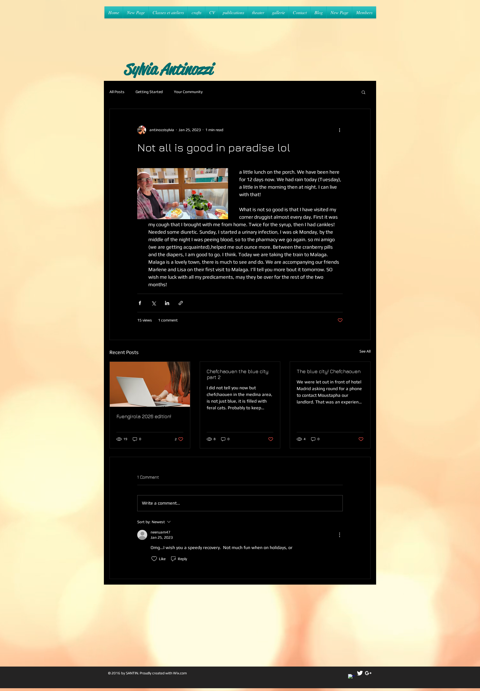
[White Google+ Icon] (368, 673)
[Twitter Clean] (359, 673)
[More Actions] (339, 535)
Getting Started (149, 91)
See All (365, 351)
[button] (363, 92)
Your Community (188, 91)
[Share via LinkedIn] (167, 303)
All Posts (116, 91)
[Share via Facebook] (139, 303)
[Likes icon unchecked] (154, 558)
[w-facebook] (351, 677)
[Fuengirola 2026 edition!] (150, 384)
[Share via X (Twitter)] (153, 303)
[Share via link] (180, 303)
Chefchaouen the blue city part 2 (238, 374)
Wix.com (180, 673)
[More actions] (339, 130)
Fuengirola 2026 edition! (143, 416)
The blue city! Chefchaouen (329, 371)
